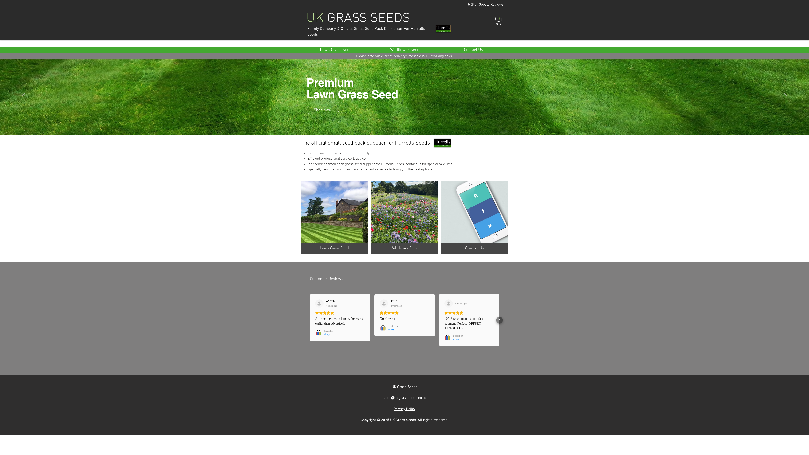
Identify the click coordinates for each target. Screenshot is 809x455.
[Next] (786, 97)
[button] (499, 21)
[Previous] (23, 97)
